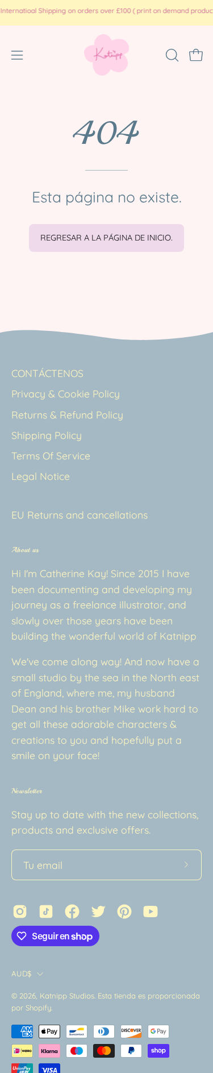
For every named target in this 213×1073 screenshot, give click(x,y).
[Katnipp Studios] (107, 55)
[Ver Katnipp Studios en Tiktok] (46, 911)
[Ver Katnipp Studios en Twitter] (98, 911)
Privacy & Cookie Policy (65, 393)
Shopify (38, 1007)
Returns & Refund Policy (67, 414)
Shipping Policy (46, 435)
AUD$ (21, 973)
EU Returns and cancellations (79, 514)
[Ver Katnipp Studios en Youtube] (150, 911)
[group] (106, 12)
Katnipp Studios (67, 995)
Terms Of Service (50, 455)
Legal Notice (40, 476)
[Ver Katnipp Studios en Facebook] (72, 911)
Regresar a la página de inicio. (106, 238)
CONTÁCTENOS (47, 373)
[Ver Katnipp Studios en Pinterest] (124, 911)
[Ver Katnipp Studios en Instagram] (19, 911)
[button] (171, 55)
